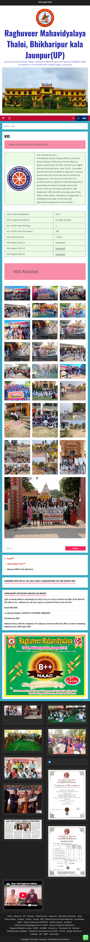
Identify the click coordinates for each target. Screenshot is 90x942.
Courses (30, 916)
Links (79, 916)
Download (60, 248)
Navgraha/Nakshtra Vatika (21, 928)
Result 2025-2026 (10, 607)
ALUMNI (43, 928)
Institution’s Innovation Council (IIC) (43, 931)
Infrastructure (41, 916)
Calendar (34, 934)
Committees (79, 919)
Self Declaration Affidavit (17, 931)
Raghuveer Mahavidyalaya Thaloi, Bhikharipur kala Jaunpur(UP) (45, 44)
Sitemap (75, 928)
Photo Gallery (10, 919)
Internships (54, 934)
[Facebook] (49, 762)
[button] (3, 118)
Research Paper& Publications (61, 925)
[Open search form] (73, 118)
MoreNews (53, 939)
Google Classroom (74, 931)
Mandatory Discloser (67, 916)
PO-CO (62, 931)
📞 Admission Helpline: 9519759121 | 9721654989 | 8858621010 (27, 613)
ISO (40, 934)
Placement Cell (65, 928)
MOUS (35, 928)
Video (84, 118)
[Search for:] (34, 548)
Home (9, 916)
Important (53, 916)
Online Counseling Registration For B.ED (31, 925)
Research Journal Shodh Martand (59, 919)
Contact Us (52, 928)
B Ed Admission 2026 (11, 618)
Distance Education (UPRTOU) (35, 922)
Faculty (36, 919)
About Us (18, 916)
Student (21, 919)
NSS (42, 919)
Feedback (68, 922)
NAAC (19, 922)
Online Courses (56, 922)
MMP (46, 934)
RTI (24, 916)
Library (29, 919)
